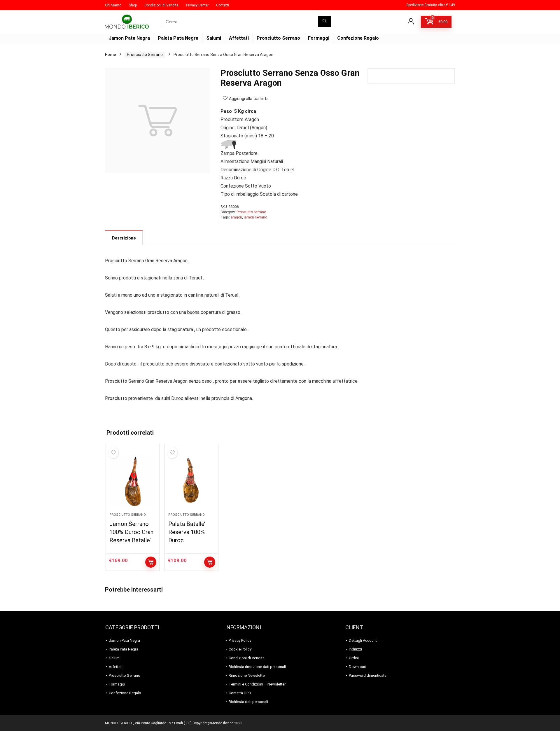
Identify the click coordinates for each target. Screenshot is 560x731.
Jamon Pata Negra (129, 38)
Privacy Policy (240, 640)
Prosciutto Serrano (278, 38)
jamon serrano (255, 217)
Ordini (354, 658)
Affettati (239, 38)
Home (110, 54)
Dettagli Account (363, 640)
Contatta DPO (240, 693)
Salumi (213, 38)
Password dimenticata (367, 675)
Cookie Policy (240, 649)
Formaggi (318, 38)
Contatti (222, 5)
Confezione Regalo (358, 38)
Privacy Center (197, 5)
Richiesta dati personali (248, 701)
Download (357, 666)
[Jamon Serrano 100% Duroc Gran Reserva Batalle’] (132, 481)
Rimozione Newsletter (247, 675)
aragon (236, 217)
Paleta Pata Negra (178, 38)
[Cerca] (324, 21)
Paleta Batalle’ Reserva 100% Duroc (186, 532)
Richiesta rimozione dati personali (257, 666)
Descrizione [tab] (124, 238)
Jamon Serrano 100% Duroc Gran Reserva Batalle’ (131, 532)
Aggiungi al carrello (150, 562)
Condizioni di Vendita (161, 5)
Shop (133, 5)
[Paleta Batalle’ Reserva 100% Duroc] (191, 481)
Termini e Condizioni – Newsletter (257, 684)
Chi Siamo (113, 5)
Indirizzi (355, 649)
